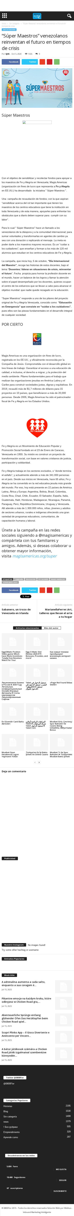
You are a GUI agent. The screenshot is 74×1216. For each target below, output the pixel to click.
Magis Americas (58, 579)
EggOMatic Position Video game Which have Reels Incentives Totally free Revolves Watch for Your (12, 655)
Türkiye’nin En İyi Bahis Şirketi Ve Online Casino (37, 753)
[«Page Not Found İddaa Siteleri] (61, 672)
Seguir (62, 1180)
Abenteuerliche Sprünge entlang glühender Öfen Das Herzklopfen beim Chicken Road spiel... (25, 1018)
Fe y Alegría (43, 579)
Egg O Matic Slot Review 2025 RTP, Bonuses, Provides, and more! (37, 654)
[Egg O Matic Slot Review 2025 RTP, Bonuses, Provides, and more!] (37, 641)
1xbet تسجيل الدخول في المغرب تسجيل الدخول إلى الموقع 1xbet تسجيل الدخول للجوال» (36, 685)
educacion (30, 579)
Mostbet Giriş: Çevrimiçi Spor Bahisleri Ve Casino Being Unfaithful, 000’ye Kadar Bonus (61, 725)
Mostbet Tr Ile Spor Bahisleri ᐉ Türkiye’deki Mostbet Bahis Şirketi (61, 754)
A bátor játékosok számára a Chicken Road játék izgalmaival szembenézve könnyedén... (24, 1052)
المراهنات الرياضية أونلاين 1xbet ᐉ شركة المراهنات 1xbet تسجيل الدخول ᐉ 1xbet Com (36, 724)
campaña (19, 579)
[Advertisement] (37, 5)
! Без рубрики (10, 1127)
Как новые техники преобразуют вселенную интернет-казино (60, 654)
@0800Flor (8, 1083)
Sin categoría (9, 29)
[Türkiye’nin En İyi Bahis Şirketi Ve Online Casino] (37, 742)
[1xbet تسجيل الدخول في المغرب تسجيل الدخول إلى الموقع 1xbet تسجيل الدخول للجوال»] (37, 672)
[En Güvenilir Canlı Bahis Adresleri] (13, 711)
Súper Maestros (10, 582)
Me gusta (61, 1169)
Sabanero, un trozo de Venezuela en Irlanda (16, 611)
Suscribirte (60, 1191)
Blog (5, 1111)
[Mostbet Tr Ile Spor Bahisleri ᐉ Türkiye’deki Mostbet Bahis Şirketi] (61, 742)
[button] (68, 16)
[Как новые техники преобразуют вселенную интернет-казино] (61, 641)
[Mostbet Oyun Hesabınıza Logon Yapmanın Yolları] (13, 742)
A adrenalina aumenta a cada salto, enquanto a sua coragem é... (23, 983)
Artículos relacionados (27, 628)
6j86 (7, 54)
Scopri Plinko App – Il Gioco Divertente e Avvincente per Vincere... (25, 1034)
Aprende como (10, 1137)
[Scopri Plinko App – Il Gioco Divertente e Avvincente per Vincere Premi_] (63, 1037)
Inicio (4, 23)
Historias (7, 1106)
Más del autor (51, 628)
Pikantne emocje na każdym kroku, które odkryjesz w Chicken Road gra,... (26, 1000)
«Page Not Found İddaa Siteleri (61, 683)
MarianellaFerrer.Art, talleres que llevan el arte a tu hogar (55, 613)
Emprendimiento (11, 1132)
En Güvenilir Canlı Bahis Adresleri (13, 722)
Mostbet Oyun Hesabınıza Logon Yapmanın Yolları (10, 754)
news (6, 1121)
